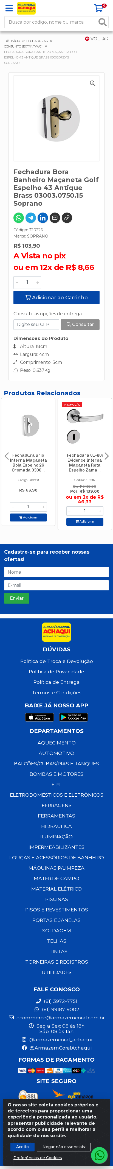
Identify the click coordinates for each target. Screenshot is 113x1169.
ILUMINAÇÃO (56, 836)
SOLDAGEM (56, 930)
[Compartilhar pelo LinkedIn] (43, 218)
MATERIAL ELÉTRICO (56, 889)
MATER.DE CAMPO (56, 878)
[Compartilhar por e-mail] (55, 218)
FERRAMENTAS (56, 816)
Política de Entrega (56, 682)
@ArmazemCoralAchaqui (60, 1048)
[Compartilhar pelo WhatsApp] (18, 218)
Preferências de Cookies (37, 1157)
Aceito (22, 1146)
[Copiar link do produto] (67, 218)
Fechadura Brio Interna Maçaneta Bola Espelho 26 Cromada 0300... (28, 463)
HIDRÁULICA (56, 826)
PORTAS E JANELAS (56, 920)
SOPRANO (37, 236)
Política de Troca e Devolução (56, 661)
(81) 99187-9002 (60, 1009)
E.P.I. (56, 784)
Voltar (99, 38)
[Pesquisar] (102, 22)
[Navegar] (6, 456)
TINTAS (58, 951)
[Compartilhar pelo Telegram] (31, 218)
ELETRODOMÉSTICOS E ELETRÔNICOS (56, 795)
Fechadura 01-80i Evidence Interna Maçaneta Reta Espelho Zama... (85, 463)
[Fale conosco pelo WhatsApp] (99, 1155)
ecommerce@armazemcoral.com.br (60, 1017)
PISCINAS (56, 899)
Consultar (82, 324)
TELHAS (56, 941)
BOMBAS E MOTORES (56, 774)
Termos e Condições (56, 692)
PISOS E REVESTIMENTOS (56, 910)
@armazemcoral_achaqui (60, 1039)
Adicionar (30, 517)
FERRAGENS (57, 805)
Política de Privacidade (56, 671)
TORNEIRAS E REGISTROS (56, 962)
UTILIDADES (57, 972)
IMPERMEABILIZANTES (56, 847)
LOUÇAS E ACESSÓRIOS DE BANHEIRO (56, 857)
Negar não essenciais (64, 1146)
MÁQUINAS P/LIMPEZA (56, 868)
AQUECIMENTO (57, 743)
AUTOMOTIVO (56, 753)
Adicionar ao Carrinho (59, 298)
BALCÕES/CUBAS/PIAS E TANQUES (56, 763)
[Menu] (9, 8)
